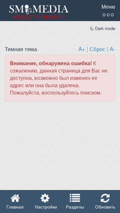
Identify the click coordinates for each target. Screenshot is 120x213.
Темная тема (21, 49)
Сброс (97, 49)
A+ (81, 49)
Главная (15, 206)
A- (112, 49)
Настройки (45, 206)
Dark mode (104, 28)
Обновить (105, 206)
